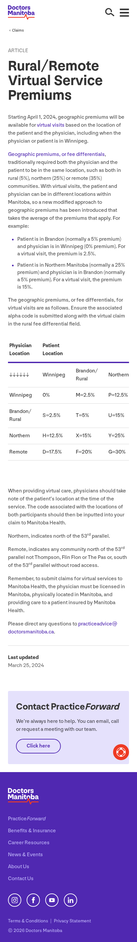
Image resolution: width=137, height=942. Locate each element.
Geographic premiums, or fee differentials (56, 154)
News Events (25, 855)
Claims (18, 30)
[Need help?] (121, 752)
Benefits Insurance (32, 831)
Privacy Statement (72, 921)
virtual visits (51, 125)
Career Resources (29, 843)
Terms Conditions (28, 921)
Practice (26, 819)
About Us (18, 867)
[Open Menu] (124, 12)
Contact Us (21, 878)
